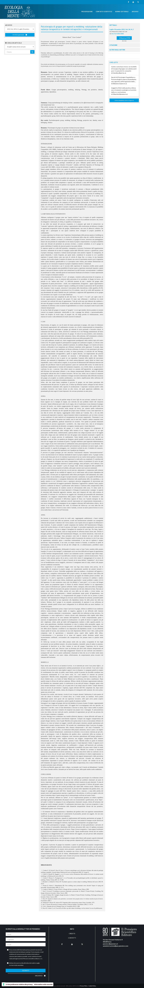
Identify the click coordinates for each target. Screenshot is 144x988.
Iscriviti (25, 970)
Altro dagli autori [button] (117, 50)
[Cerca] (32, 52)
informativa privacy (24, 950)
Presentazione (87, 12)
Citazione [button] (113, 45)
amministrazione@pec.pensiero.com (115, 946)
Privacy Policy (83, 986)
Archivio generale (18, 35)
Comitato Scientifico (104, 12)
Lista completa (124, 100)
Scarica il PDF (125, 38)
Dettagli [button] (113, 25)
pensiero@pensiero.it (110, 944)
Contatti (72, 938)
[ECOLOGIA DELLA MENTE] (20, 11)
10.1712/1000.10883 (118, 33)
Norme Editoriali (122, 12)
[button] (6, 43)
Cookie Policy (92, 986)
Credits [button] (72, 933)
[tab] (124, 25)
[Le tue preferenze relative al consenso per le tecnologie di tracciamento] (4, 984)
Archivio (135, 12)
